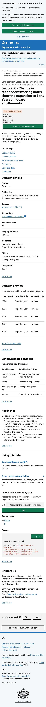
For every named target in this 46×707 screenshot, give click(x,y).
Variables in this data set (12, 160)
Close (41, 64)
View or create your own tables (15, 476)
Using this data (8, 168)
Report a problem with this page (23, 627)
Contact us (6, 171)
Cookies (5, 644)
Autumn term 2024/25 (12, 207)
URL (3, 505)
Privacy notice (16, 644)
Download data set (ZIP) (23, 126)
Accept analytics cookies (23, 25)
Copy (23, 510)
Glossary (28, 647)
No (38, 617)
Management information (14, 216)
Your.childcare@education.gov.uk (22, 594)
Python (7, 520)
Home (4, 71)
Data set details (9, 153)
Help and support (9, 650)
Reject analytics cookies (23, 31)
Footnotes (6, 164)
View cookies (23, 37)
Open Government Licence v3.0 (15, 676)
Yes (28, 617)
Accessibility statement (12, 647)
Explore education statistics (16, 47)
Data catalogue (14, 71)
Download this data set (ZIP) (15, 462)
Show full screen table (11, 343)
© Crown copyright (23, 701)
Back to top (7, 276)
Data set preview (9, 156)
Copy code (37, 536)
